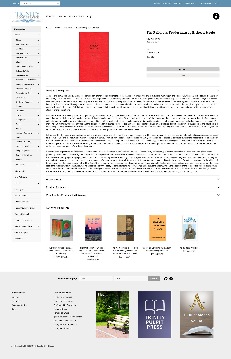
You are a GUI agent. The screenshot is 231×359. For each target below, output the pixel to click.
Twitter (166, 278)
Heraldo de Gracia (61, 313)
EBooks (19, 106)
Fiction (18, 128)
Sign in (201, 3)
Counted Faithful (21, 214)
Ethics (18, 115)
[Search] (58, 3)
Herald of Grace (60, 309)
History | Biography (24, 133)
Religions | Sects (23, 150)
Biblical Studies (22, 44)
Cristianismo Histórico (63, 301)
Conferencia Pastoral (63, 297)
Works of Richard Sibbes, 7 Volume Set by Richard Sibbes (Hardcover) (61, 251)
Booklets (19, 49)
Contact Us (62, 16)
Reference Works (23, 146)
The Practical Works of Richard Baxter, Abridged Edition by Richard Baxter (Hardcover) (125, 251)
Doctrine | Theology (24, 102)
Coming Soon (20, 189)
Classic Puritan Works (25, 66)
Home (48, 27)
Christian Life (21, 57)
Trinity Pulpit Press (22, 201)
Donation (18, 238)
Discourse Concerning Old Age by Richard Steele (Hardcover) (157, 249)
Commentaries (22, 75)
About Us (50, 16)
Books (17, 34)
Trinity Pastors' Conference (65, 324)
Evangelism (20, 119)
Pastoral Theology (23, 141)
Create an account (213, 3)
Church (19, 62)
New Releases (20, 177)
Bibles (18, 40)
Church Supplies (21, 232)
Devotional (20, 97)
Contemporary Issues (25, 84)
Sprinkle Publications (23, 220)
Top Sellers (19, 164)
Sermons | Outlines (24, 155)
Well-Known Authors (23, 226)
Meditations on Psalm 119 (65, 320)
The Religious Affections (189, 248)
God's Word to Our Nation (65, 305)
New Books (19, 171)
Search (16, 3)
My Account (178, 3)
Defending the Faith (24, 93)
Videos (19, 159)
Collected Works (22, 71)
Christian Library (22, 53)
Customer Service (76, 16)
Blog (89, 16)
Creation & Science (23, 88)
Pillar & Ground (21, 195)
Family (18, 124)
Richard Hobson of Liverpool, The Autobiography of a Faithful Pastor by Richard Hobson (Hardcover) (93, 252)
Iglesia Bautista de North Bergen (68, 316)
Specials (17, 183)
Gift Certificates (190, 3)
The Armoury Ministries (24, 208)
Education (20, 111)
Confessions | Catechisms (27, 80)
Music (18, 137)
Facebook (171, 278)
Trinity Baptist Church (63, 328)
